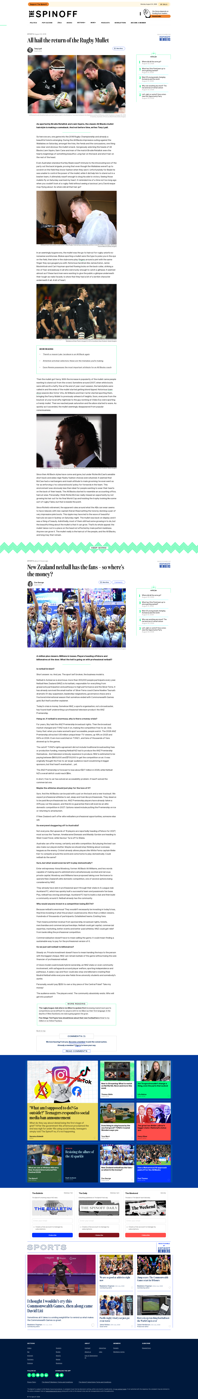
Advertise (102, 1348)
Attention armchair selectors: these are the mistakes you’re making (73, 360)
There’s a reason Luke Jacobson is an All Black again (66, 354)
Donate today (156, 16)
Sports (30, 34)
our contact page (120, 1389)
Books (69, 23)
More (93, 22)
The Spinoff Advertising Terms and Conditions (95, 1382)
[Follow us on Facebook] (29, 1376)
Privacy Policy (31, 1382)
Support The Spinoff (38, 4)
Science (30, 1363)
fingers (81, 259)
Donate (115, 1348)
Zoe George (39, 582)
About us (88, 1352)
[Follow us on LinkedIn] (46, 1376)
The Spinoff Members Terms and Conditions (57, 1382)
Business (59, 1363)
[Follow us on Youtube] (38, 1376)
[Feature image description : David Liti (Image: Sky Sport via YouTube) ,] (61, 1275)
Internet (30, 1356)
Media (58, 1359)
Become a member (138, 23)
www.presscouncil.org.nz (54, 1391)
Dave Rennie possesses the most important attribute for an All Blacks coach (77, 367)
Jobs (100, 1352)
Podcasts (105, 23)
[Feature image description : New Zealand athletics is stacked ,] (116, 1265)
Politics (33, 23)
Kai (28, 1352)
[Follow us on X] (34, 1376)
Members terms (119, 1352)
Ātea (60, 23)
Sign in (165, 4)
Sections (80, 22)
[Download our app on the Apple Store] (57, 1376)
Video (29, 1348)
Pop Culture (47, 23)
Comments (118, 582)
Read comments (76, 1051)
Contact (87, 1348)
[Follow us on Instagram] (42, 1376)
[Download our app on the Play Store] (62, 1376)
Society (58, 1348)
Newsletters (120, 23)
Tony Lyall (38, 49)
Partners (30, 1359)
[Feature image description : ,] (154, 1305)
